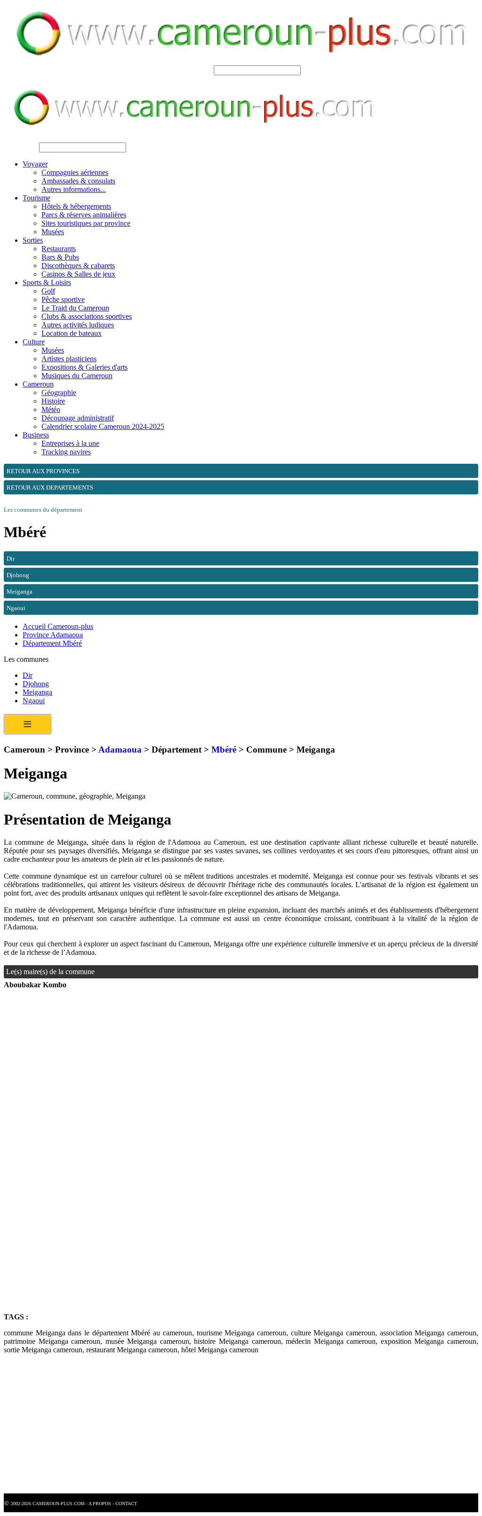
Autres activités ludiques (77, 325)
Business (36, 435)
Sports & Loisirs (47, 282)
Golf (48, 291)
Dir (27, 675)
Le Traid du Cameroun (75, 308)
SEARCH (196, 70)
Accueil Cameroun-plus (58, 626)
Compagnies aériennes (74, 172)
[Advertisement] (241, 1081)
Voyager (35, 164)
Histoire (53, 401)
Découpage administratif (77, 418)
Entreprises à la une (70, 443)
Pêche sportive (63, 299)
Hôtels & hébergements (76, 206)
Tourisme (36, 198)
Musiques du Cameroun (76, 376)
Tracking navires (66, 452)
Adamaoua (120, 749)
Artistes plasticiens (68, 359)
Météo (50, 409)
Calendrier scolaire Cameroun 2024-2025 (102, 426)
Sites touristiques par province (85, 223)
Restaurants (58, 249)
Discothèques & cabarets (78, 266)
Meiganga (37, 692)
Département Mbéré (52, 643)
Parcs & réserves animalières (83, 215)
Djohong (36, 684)
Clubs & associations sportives (86, 316)
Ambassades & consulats (78, 181)
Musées (52, 232)
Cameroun (38, 384)
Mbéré (223, 749)
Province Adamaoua (53, 635)
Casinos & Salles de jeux (78, 274)
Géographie (58, 393)
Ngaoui (34, 701)
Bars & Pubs (60, 257)
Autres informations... (73, 189)
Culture (34, 342)
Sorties (33, 240)
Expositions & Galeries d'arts (84, 367)
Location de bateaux (71, 333)
